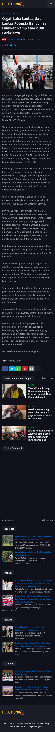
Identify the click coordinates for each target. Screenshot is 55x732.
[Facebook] (6, 45)
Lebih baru (9, 520)
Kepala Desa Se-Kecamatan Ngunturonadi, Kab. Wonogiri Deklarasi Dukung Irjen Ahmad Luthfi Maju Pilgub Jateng (33, 599)
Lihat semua (47, 378)
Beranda (6, 14)
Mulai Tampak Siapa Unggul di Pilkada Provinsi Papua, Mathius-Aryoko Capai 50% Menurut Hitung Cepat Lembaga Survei (34, 583)
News (18, 361)
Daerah (15, 14)
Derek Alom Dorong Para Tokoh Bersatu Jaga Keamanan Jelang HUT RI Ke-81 (40, 414)
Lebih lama (46, 520)
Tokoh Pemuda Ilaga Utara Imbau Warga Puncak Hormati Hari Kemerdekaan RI (39, 393)
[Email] (31, 368)
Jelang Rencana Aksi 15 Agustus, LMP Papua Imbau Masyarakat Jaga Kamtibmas (40, 435)
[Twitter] (11, 45)
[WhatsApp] (15, 45)
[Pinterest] (25, 368)
